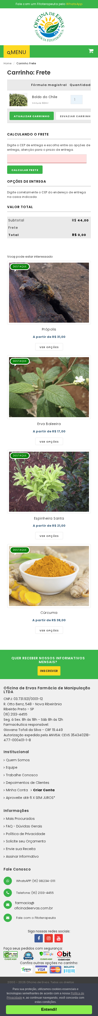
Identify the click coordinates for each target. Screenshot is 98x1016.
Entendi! (49, 1009)
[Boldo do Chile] (18, 99)
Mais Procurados (20, 818)
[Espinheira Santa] (49, 482)
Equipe (11, 767)
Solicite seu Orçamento (26, 841)
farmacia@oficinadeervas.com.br (33, 906)
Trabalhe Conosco (22, 775)
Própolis (49, 329)
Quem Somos (18, 760)
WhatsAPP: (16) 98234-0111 (35, 881)
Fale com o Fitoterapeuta (35, 918)
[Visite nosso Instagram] (48, 938)
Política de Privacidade (25, 833)
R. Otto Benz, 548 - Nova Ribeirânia (33, 704)
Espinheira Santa (49, 518)
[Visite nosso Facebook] (38, 938)
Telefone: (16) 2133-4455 (34, 893)
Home (7, 63)
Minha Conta (17, 790)
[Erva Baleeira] (49, 387)
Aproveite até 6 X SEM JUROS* (30, 797)
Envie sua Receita (20, 848)
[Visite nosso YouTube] (58, 938)
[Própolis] (49, 293)
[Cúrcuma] (49, 576)
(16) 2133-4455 (15, 714)
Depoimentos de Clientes (27, 782)
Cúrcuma (49, 612)
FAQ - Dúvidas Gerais (24, 826)
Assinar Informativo (22, 856)
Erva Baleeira (49, 423)
